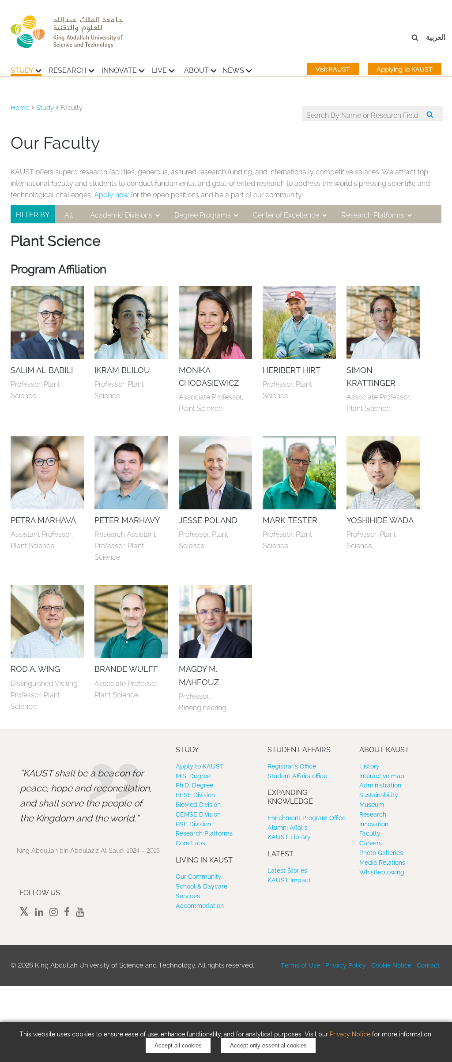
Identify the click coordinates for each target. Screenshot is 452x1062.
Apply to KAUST (200, 766)
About (196, 70)
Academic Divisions (121, 215)
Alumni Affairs (287, 827)
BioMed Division (198, 804)
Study (22, 70)
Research (68, 70)
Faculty (369, 833)
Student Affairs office (297, 776)
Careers (370, 843)
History (369, 766)
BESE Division (195, 794)
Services (188, 896)
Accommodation (200, 905)
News (233, 70)
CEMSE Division (198, 814)
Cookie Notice (391, 965)
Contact (428, 965)
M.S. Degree (193, 776)
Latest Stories (287, 870)
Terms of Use (300, 965)
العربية (435, 37)
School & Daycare (201, 886)
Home (20, 108)
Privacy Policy (345, 965)
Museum (371, 804)
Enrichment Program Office (306, 817)
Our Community (199, 876)
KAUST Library (289, 836)
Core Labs (190, 843)
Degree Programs (202, 215)
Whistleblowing (381, 872)
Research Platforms (372, 215)
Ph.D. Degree (194, 785)
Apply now (111, 195)
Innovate (119, 70)
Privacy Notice (350, 1034)
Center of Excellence (286, 215)
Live (159, 70)
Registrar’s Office (291, 766)
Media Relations (382, 862)
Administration (380, 785)
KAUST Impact (289, 880)
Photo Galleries (381, 852)
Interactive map (381, 776)
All (68, 215)
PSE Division (193, 824)
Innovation (373, 824)
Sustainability (378, 794)
